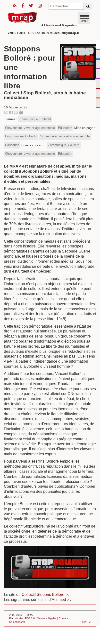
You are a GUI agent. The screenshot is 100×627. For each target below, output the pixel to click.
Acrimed (59, 600)
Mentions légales (47, 618)
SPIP (85, 621)
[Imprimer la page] (16, 112)
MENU (84, 21)
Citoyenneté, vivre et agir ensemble (30, 128)
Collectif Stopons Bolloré (43, 594)
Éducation (65, 128)
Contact (63, 618)
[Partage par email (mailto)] (6, 112)
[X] (21, 112)
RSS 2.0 (30, 618)
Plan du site (16, 618)
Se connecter (17, 621)
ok (88, 6)
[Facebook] (11, 112)
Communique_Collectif (35, 119)
